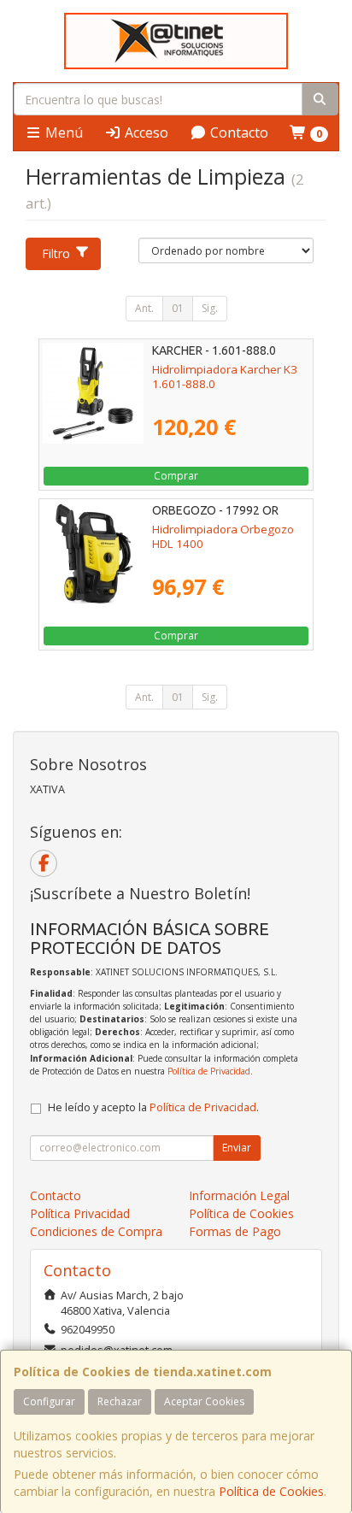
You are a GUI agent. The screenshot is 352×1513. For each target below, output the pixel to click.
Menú (62, 132)
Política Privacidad (80, 1213)
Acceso (144, 132)
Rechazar (119, 1401)
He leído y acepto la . (153, 1107)
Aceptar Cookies (204, 1401)
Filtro (56, 253)
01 (178, 308)
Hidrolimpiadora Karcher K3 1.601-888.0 (224, 376)
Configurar (49, 1401)
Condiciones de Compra (96, 1231)
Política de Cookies (271, 1491)
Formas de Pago (235, 1231)
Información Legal (239, 1195)
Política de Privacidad (208, 1071)
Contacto (237, 132)
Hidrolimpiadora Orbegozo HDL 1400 (223, 536)
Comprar (176, 475)
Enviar (236, 1147)
